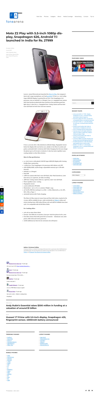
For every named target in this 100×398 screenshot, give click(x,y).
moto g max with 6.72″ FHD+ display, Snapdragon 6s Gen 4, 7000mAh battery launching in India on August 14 (82, 115)
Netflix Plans (76, 158)
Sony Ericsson (10, 357)
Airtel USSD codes (77, 164)
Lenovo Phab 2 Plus (77, 187)
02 (7, 368)
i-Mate (8, 361)
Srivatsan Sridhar (10, 48)
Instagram (31, 252)
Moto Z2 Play (53, 94)
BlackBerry (9, 369)
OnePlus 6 (9, 337)
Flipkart (56, 200)
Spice (8, 377)
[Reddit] (2, 204)
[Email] (2, 208)
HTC (8, 365)
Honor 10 (9, 340)
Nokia (8, 355)
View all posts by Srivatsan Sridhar (42, 252)
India (7, 52)
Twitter (25, 252)
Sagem (8, 371)
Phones (46, 16)
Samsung (9, 358)
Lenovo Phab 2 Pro (77, 188)
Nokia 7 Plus (10, 345)
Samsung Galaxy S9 (11, 342)
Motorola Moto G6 (44, 345)
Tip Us (92, 16)
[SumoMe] (2, 212)
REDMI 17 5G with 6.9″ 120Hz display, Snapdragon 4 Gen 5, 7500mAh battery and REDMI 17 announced (83, 146)
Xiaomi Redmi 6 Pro (44, 339)
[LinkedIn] (2, 201)
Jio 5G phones (76, 161)
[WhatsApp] (2, 197)
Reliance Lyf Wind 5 (77, 193)
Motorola (11, 52)
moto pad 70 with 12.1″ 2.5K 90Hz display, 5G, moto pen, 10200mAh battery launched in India (83, 123)
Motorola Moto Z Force (78, 192)
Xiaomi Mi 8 (10, 339)
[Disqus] (37, 279)
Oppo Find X (43, 337)
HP (8, 375)
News (15, 52)
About (59, 16)
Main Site (39, 16)
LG (8, 366)
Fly (8, 378)
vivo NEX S (42, 340)
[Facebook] (2, 193)
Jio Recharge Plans (77, 163)
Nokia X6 (42, 342)
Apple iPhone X (10, 343)
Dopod (8, 363)
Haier (8, 372)
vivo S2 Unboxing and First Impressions (82, 129)
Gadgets (53, 16)
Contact (86, 16)
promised (49, 96)
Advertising (78, 16)
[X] (2, 190)
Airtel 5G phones (77, 160)
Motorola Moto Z (77, 190)
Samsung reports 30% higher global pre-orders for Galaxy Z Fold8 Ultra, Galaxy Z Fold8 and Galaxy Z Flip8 (82, 132)
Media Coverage (68, 16)
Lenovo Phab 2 (76, 185)
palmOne (9, 374)
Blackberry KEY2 (44, 343)
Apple (8, 380)
